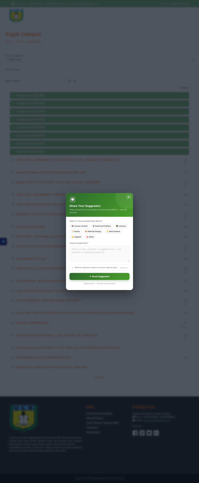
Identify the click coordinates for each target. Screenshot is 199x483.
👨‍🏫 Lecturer (121, 226)
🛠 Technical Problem (102, 226)
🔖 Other (90, 237)
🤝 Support (76, 237)
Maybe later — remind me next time (99, 283)
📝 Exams (76, 231)
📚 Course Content (80, 226)
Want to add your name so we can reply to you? (99, 267)
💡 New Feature (113, 231)
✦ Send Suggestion (99, 276)
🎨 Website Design (93, 231)
